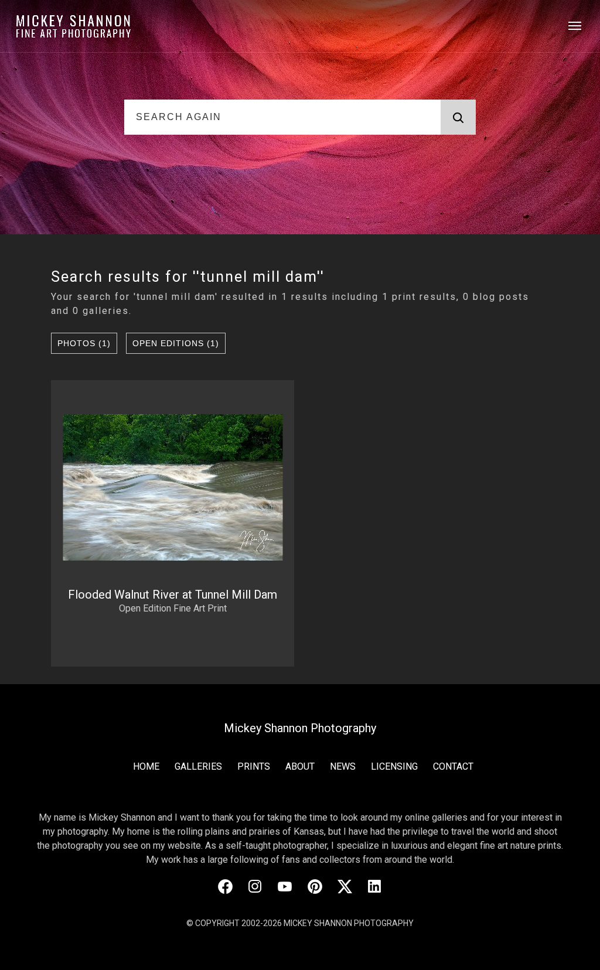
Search (458, 117)
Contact (453, 766)
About (300, 766)
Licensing (394, 766)
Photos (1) (84, 343)
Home (146, 766)
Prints (253, 766)
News (343, 766)
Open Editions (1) (175, 343)
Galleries (198, 766)
